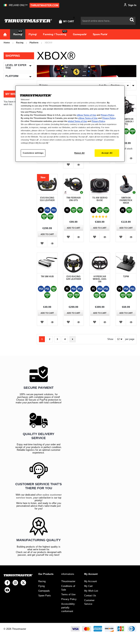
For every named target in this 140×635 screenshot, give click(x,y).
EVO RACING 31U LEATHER (47, 199)
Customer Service (89, 602)
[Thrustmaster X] (23, 582)
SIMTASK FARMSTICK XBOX (126, 200)
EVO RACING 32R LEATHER (73, 277)
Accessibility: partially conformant (68, 608)
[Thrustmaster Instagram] (15, 582)
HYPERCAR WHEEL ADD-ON (100, 279)
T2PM (126, 276)
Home (7, 42)
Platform (34, 42)
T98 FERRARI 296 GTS (73, 199)
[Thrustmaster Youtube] (7, 590)
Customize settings (33, 153)
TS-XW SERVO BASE (99, 199)
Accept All (107, 153)
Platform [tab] (11, 76)
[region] (70, 123)
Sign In (131, 5)
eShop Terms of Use (86, 115)
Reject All (79, 153)
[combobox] (108, 21)
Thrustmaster (68, 581)
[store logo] (28, 21)
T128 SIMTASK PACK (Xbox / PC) (126, 121)
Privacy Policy (107, 115)
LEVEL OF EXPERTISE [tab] (15, 66)
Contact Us (90, 595)
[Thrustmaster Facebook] (7, 582)
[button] (16, 5)
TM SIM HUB (47, 276)
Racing (19, 42)
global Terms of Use (77, 121)
